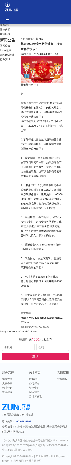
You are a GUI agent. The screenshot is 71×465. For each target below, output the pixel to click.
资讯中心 (34, 387)
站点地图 (34, 392)
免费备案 (7, 383)
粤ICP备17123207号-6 (19, 445)
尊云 (30, 456)
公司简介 (34, 383)
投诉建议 (7, 392)
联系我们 (5, 25)
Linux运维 (5, 50)
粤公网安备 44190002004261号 (50, 445)
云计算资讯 (35, 396)
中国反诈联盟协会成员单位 (17, 449)
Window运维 (7, 54)
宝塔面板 (62, 379)
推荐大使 (7, 379)
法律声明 (5, 29)
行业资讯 (5, 59)
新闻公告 (5, 45)
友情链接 (5, 34)
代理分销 (7, 387)
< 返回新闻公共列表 (32, 38)
